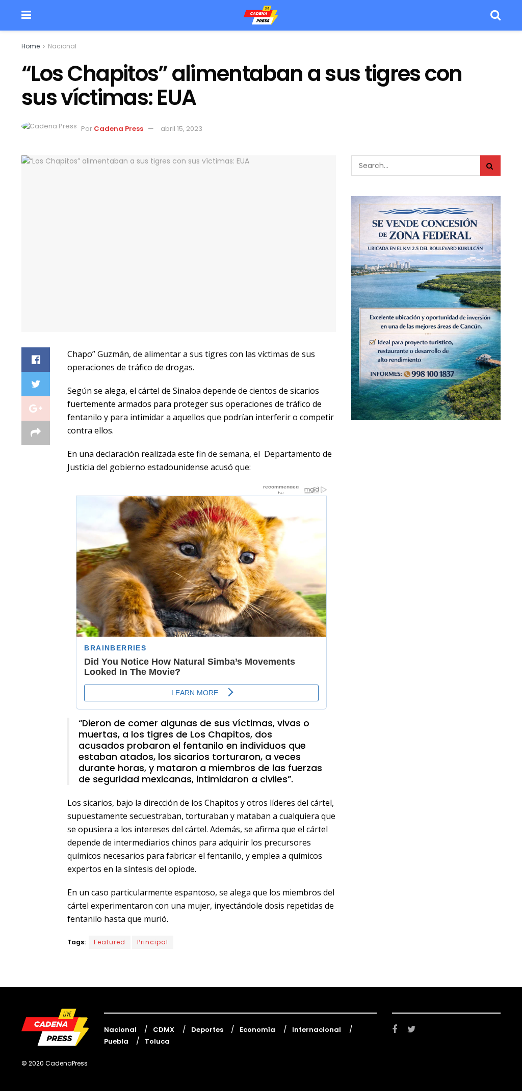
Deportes (207, 1029)
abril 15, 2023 (181, 128)
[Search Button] (490, 165)
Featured (109, 942)
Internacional (316, 1029)
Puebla (116, 1041)
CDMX (163, 1029)
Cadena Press (118, 128)
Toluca (157, 1041)
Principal (152, 942)
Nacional (62, 46)
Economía (257, 1029)
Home (30, 46)
